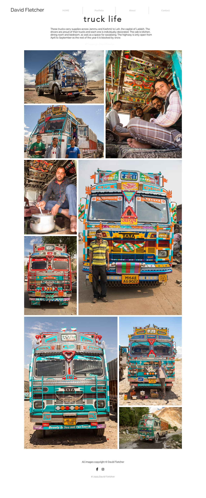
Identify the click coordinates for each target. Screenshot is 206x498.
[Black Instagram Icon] (103, 469)
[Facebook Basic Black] (97, 469)
